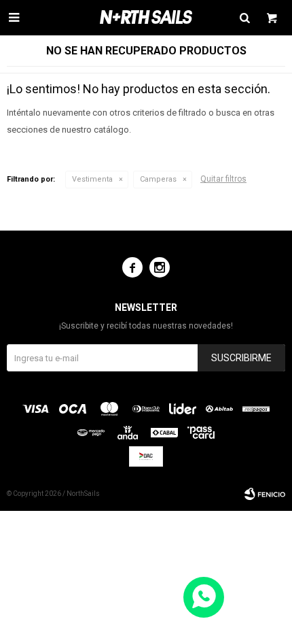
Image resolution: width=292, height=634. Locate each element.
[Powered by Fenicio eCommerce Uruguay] (264, 494)
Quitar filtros (223, 179)
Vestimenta (92, 179)
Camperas (158, 179)
